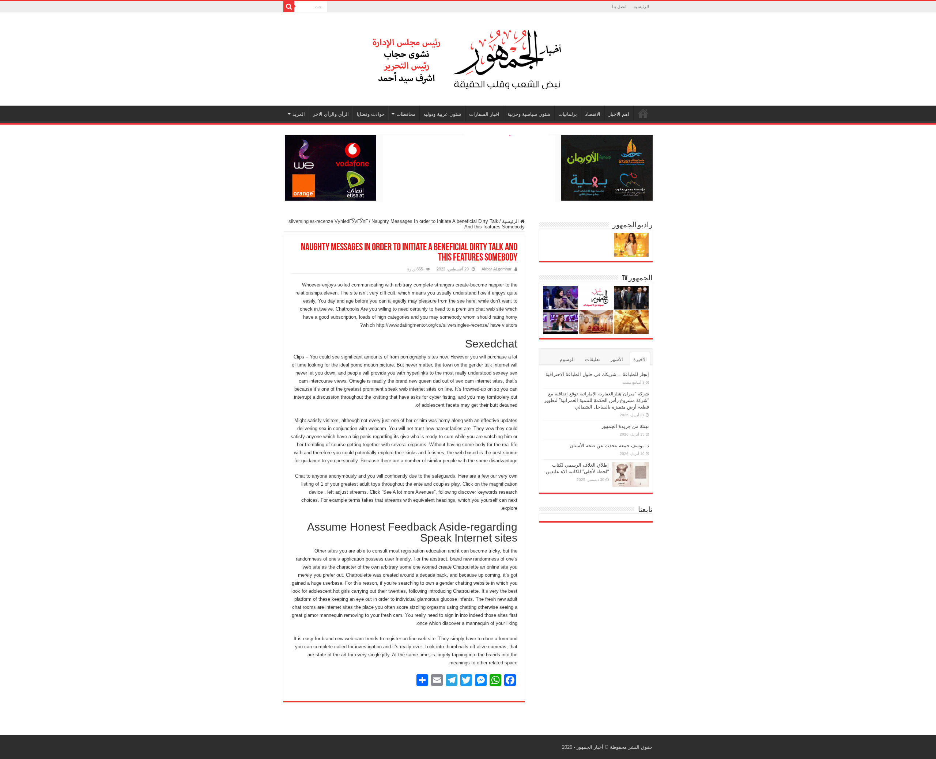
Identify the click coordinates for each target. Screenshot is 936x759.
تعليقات (592, 359)
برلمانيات (567, 114)
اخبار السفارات (484, 114)
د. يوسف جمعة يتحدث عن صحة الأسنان (609, 445)
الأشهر (616, 359)
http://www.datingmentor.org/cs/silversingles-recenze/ (432, 325)
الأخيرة (640, 359)
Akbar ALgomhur (497, 269)
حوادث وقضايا (371, 114)
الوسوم (567, 359)
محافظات (405, 114)
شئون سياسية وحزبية (528, 114)
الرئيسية (641, 6)
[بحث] (288, 6)
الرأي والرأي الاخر (331, 114)
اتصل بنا (619, 6)
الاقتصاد (592, 114)
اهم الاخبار (618, 114)
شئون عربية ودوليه (442, 114)
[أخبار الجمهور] (468, 58)
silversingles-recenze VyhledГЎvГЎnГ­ (328, 221)
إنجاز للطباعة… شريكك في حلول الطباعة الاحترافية (597, 374)
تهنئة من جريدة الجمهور (625, 426)
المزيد (298, 114)
